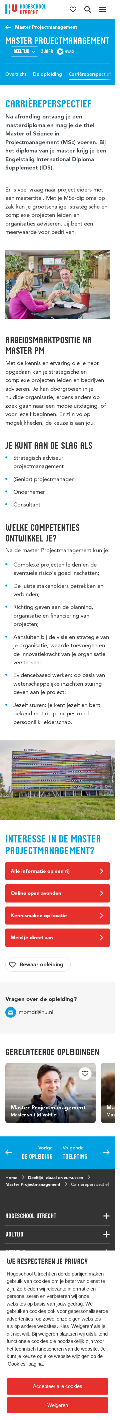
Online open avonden (36, 893)
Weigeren (57, 1405)
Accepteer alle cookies (57, 1386)
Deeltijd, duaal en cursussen (55, 1174)
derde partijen (72, 1274)
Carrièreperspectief (90, 74)
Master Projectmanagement (46, 27)
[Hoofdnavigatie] (102, 9)
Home (11, 1174)
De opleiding (47, 74)
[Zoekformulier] (87, 9)
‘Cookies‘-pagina (25, 1364)
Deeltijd (21, 51)
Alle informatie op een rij (40, 871)
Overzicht (15, 74)
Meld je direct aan (32, 937)
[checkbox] (38, 965)
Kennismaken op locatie (39, 915)
